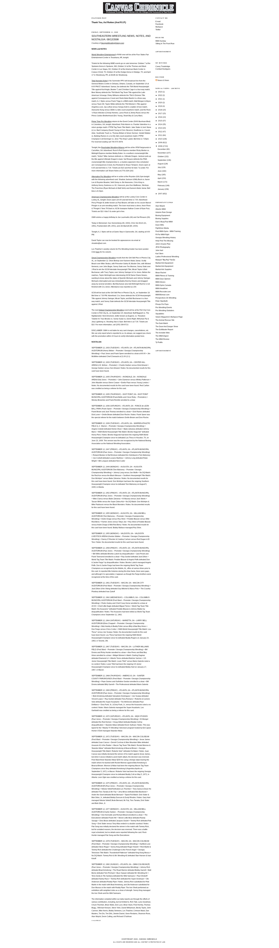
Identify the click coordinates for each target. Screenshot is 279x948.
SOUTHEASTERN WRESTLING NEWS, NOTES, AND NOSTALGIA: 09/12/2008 (121, 37)
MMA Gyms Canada (163, 285)
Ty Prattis (159, 342)
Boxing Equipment (162, 215)
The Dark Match (161, 323)
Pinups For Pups (162, 304)
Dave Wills (159, 225)
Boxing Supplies (161, 219)
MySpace (159, 27)
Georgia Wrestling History (165, 238)
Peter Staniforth (161, 301)
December (162, 149)
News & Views (163, 80)
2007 (160, 194)
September (162, 160)
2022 (160, 95)
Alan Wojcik (160, 206)
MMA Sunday (160, 41)
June (160, 171)
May (159, 175)
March (160, 182)
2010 (160, 139)
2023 (160, 92)
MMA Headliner (161, 288)
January (161, 189)
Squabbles (159, 314)
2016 (160, 117)
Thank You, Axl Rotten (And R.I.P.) (109, 22)
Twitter (158, 30)
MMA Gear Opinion (162, 279)
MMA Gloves (160, 282)
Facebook (159, 24)
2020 (160, 103)
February (161, 186)
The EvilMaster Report (164, 330)
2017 (160, 113)
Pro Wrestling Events (163, 307)
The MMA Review (162, 339)
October (161, 156)
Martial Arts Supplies (163, 269)
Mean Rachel (160, 273)
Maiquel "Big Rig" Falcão (165, 260)
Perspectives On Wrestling (165, 298)
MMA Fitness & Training (164, 276)
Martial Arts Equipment (164, 263)
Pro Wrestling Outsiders (164, 311)
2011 (160, 135)
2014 (160, 124)
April (160, 178)
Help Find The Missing (164, 241)
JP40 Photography (162, 247)
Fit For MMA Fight (162, 235)
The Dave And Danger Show (166, 326)
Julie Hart (159, 250)
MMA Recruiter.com (163, 292)
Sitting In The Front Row (164, 44)
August (161, 164)
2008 (160, 146)
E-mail (158, 21)
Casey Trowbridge (162, 66)
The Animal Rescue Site (164, 320)
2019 (160, 106)
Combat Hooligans (162, 69)
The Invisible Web (162, 333)
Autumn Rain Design (163, 212)
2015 (160, 121)
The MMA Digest (161, 336)
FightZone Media (162, 228)
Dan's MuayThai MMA (164, 222)
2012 (160, 132)
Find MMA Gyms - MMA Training (168, 231)
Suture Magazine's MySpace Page (169, 317)
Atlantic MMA (160, 209)
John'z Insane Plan (162, 244)
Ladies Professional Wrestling (167, 257)
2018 (160, 110)
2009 (160, 143)
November (162, 153)
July (159, 167)
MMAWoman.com (162, 295)
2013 (160, 128)
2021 (160, 99)
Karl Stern (159, 254)
